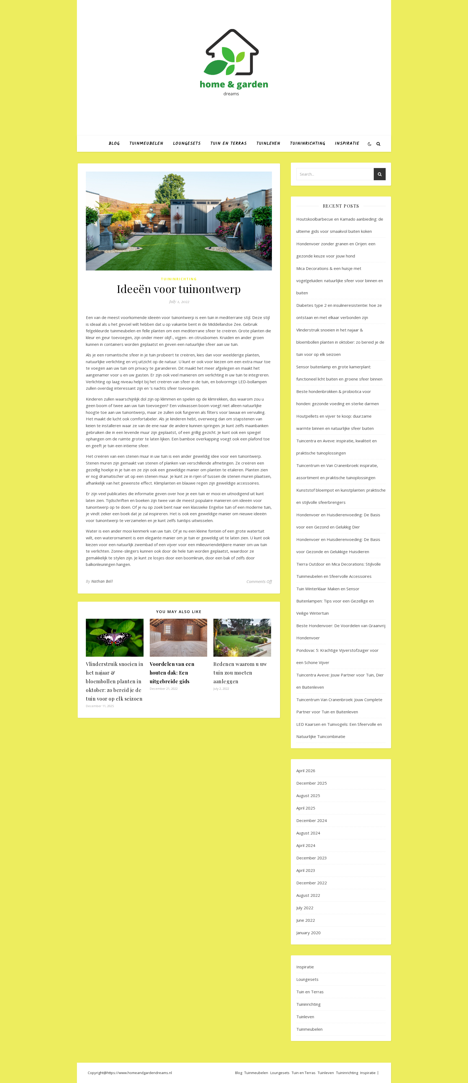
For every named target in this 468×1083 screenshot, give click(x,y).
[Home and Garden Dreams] (234, 63)
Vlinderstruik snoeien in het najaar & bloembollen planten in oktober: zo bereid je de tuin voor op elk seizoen (114, 681)
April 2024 (305, 845)
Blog (114, 143)
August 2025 (308, 795)
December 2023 (311, 857)
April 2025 (305, 808)
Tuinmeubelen (146, 143)
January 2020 (308, 932)
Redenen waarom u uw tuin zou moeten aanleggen (240, 673)
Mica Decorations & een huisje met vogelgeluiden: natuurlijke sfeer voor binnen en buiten (339, 280)
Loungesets (187, 143)
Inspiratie (347, 143)
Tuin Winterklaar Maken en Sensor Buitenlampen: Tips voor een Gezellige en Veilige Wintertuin (335, 601)
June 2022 (305, 920)
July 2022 (304, 907)
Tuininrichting (307, 143)
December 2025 (311, 783)
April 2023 (305, 870)
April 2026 (305, 770)
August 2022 (308, 895)
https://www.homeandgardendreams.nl (139, 1072)
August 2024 (308, 833)
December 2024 (311, 820)
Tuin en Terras (228, 143)
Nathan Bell (102, 581)
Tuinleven (268, 143)
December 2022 (311, 882)
